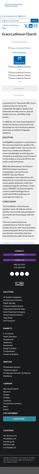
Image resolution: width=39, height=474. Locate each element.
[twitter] (22, 274)
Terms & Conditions (24, 462)
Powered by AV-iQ (29, 243)
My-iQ (23, 16)
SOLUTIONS (8, 292)
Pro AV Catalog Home (9, 16)
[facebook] (17, 274)
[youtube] (27, 274)
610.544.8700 (19, 268)
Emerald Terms (7, 243)
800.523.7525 (19, 265)
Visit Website (21, 52)
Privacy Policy (18, 243)
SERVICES (7, 362)
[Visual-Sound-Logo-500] (16, 4)
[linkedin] (12, 274)
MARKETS (7, 328)
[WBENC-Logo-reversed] (19, 282)
